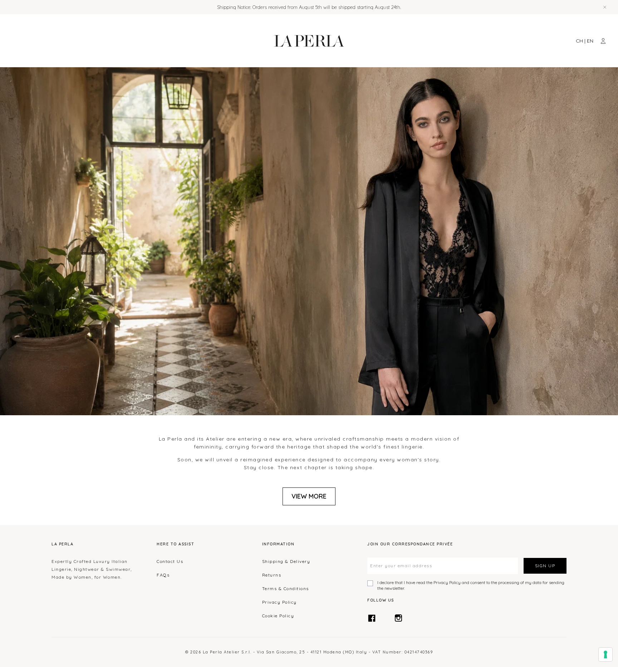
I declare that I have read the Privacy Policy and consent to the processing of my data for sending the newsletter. (470, 585)
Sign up (545, 565)
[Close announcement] (604, 7)
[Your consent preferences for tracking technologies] (605, 654)
